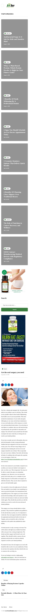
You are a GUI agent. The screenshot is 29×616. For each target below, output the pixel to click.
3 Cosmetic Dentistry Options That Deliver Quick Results (14, 163)
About (10, 607)
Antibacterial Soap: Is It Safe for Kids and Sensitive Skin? (14, 39)
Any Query (4, 607)
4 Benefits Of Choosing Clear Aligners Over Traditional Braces (12, 194)
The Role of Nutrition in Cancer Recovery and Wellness (13, 225)
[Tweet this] (5, 384)
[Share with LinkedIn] (8, 384)
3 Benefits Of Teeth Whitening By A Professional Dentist (11, 101)
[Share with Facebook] (2, 384)
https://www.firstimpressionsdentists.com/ (12, 459)
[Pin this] (12, 384)
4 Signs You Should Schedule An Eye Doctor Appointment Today (14, 132)
